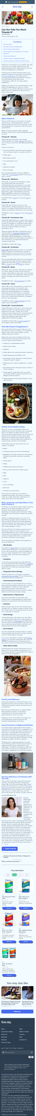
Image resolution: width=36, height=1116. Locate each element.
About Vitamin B (7, 44)
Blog (7, 26)
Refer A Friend (24, 1031)
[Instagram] (32, 1057)
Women (27, 874)
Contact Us (23, 1040)
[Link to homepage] (17, 6)
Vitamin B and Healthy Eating (11, 49)
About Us (4, 1034)
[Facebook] (30, 1057)
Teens (20, 874)
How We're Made (6, 1031)
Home (3, 26)
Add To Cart (9, 908)
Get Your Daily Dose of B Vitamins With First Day (16, 61)
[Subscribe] (31, 1052)
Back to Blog (10, 848)
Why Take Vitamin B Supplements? (12, 46)
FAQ (20, 1037)
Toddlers (8, 874)
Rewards (4, 1037)
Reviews (4, 1040)
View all (17, 1011)
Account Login (6, 1042)
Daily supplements (9, 76)
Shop (3, 1029)
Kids (14, 874)
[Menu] (2, 6)
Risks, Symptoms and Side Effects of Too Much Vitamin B (15, 52)
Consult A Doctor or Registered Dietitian (14, 58)
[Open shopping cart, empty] (32, 6)
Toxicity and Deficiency (9, 56)
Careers (22, 1034)
